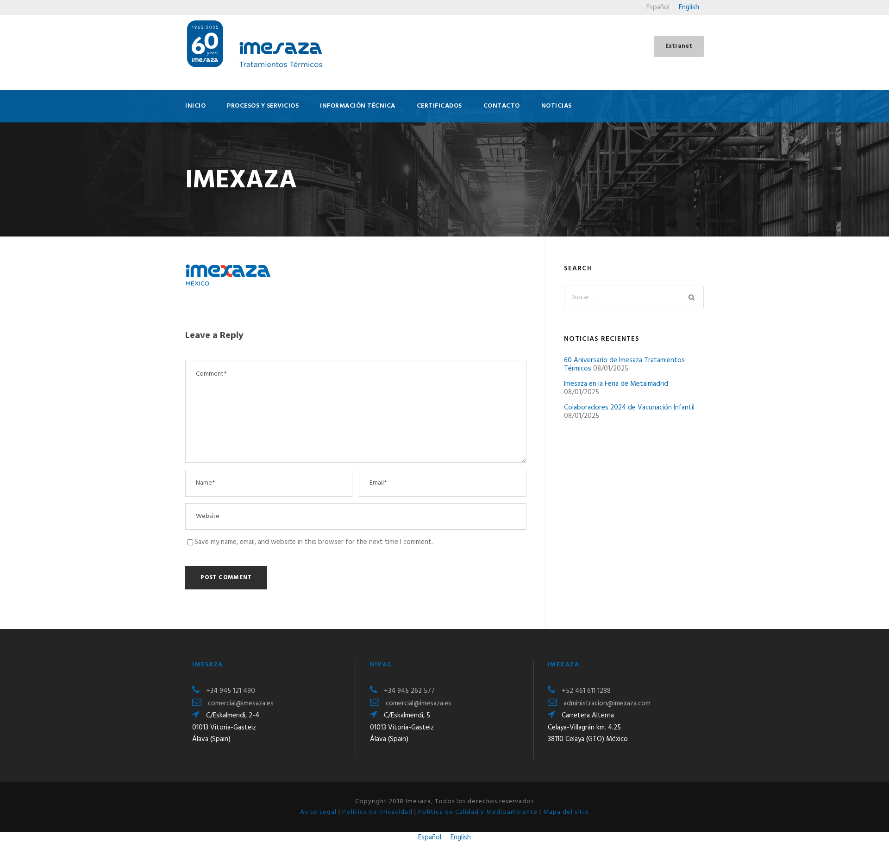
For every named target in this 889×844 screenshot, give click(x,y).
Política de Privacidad (377, 812)
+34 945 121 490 (230, 691)
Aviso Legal (318, 812)
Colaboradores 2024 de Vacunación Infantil (629, 407)
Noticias (556, 106)
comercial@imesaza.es (241, 703)
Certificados (439, 106)
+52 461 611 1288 (586, 691)
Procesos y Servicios (263, 106)
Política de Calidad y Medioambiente (478, 812)
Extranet (678, 46)
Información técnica (357, 106)
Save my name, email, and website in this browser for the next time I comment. (313, 542)
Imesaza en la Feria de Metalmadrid (616, 384)
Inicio (195, 106)
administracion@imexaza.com (607, 703)
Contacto (501, 106)
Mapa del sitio (566, 812)
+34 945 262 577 (409, 691)
